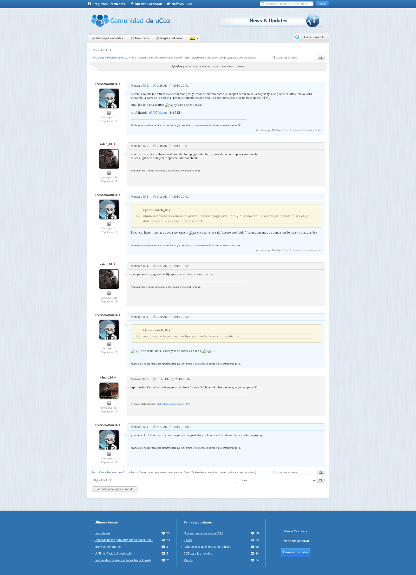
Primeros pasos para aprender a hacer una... (124, 540)
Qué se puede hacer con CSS (203, 533)
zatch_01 (106, 144)
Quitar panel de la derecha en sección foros (164, 57)
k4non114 (107, 377)
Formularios (102, 533)
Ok (321, 57)
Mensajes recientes (109, 38)
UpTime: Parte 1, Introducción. (114, 553)
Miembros (142, 38)
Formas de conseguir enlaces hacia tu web (123, 560)
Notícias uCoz (182, 4)
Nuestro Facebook (148, 4)
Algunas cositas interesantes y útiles (207, 547)
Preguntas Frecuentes (108, 4)
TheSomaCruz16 (106, 84)
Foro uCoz (98, 57)
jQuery (188, 540)
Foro (133, 57)
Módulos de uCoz (117, 57)
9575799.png (158, 112)
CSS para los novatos (198, 553)
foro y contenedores (108, 547)
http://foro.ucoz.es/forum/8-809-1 (174, 404)
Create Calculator (295, 531)
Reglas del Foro (171, 38)
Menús (188, 560)
